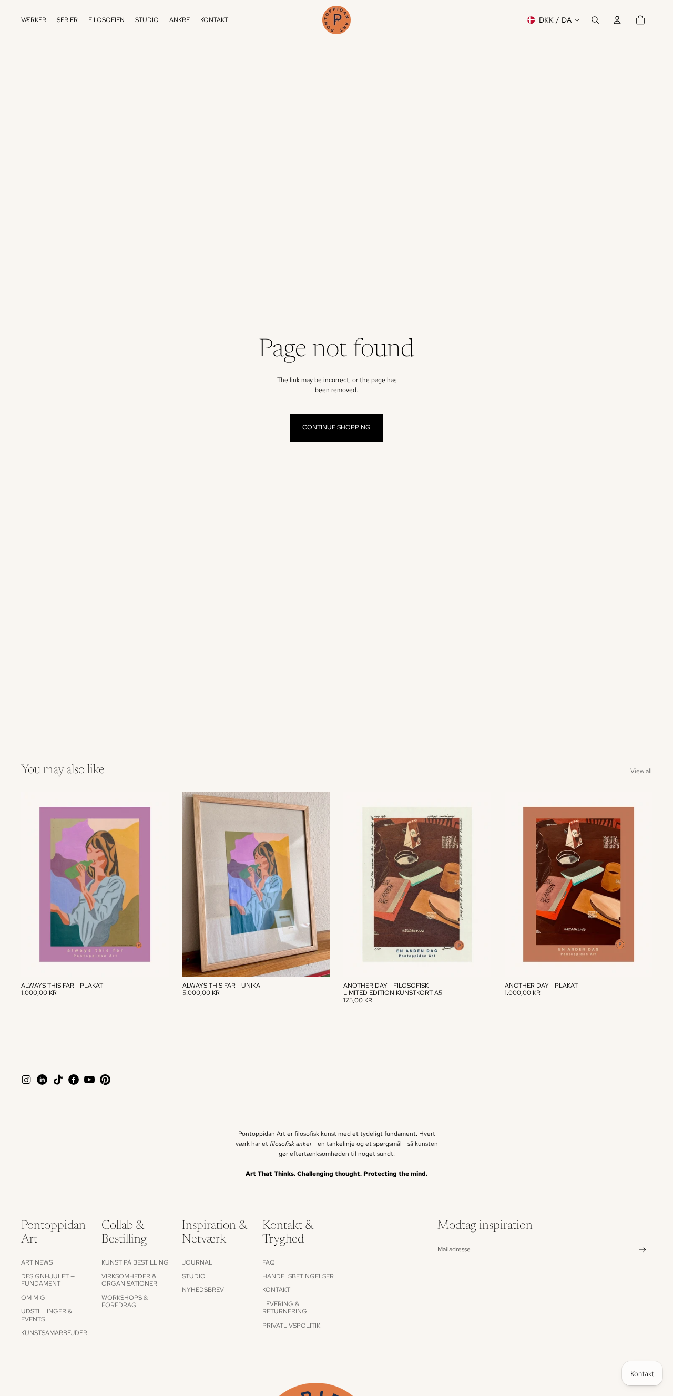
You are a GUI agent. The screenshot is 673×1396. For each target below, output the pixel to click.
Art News (37, 1262)
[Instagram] (26, 1079)
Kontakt (276, 1290)
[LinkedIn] (42, 1079)
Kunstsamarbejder (54, 1333)
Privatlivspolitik (291, 1325)
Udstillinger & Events (46, 1315)
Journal (197, 1262)
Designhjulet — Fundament (48, 1280)
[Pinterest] (105, 1079)
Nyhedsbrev (203, 1290)
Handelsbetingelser (298, 1276)
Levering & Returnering (284, 1308)
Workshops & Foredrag (124, 1301)
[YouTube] (89, 1079)
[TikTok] (58, 1079)
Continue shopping (336, 427)
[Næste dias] (153, 884)
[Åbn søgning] (595, 20)
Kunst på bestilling (135, 1262)
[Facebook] (73, 1079)
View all (641, 771)
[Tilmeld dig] (643, 1250)
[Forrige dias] (37, 884)
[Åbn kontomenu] (617, 20)
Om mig (33, 1298)
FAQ (268, 1262)
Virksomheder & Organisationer (129, 1280)
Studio (194, 1276)
